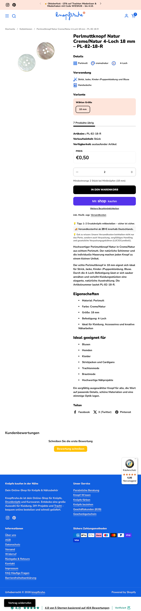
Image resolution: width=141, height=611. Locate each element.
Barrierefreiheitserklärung (20, 578)
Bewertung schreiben (70, 449)
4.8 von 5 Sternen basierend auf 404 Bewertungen (77, 608)
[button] (14, 16)
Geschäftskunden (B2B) (87, 509)
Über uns (10, 535)
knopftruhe (38, 592)
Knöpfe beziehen (83, 504)
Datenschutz (12, 544)
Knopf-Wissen (82, 495)
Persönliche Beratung (86, 490)
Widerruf (10, 554)
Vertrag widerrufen (19, 603)
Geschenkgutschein (84, 514)
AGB (8, 540)
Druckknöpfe (12, 502)
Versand (10, 549)
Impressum (11, 568)
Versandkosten (98, 215)
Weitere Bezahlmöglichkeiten (104, 208)
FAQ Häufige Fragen (17, 573)
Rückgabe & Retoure (17, 559)
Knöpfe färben (81, 500)
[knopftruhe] (70, 16)
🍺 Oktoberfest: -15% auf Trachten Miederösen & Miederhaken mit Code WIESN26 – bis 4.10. (70, 4)
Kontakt (10, 563)
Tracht (58, 506)
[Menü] (135, 459)
